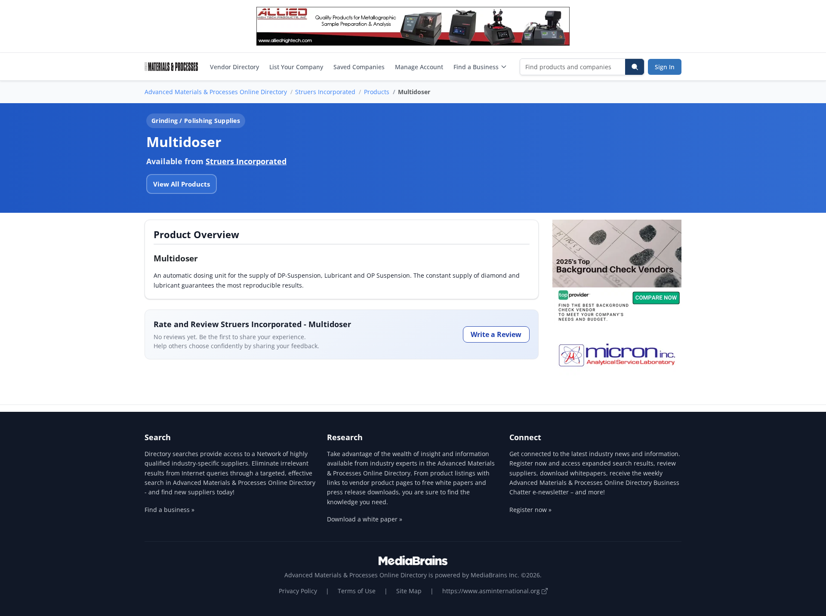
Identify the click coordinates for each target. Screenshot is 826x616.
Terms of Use (357, 591)
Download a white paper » (364, 519)
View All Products (181, 184)
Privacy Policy (298, 591)
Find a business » (169, 510)
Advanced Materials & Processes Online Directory (216, 92)
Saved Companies (359, 67)
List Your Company (296, 67)
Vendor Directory (234, 67)
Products (376, 92)
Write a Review (496, 334)
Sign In (665, 67)
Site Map (409, 591)
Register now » (530, 510)
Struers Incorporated (325, 92)
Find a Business (476, 67)
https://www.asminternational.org (492, 591)
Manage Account (419, 67)
